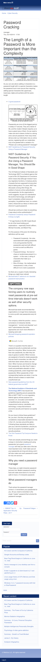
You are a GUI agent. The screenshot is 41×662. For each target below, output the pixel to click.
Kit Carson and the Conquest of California (18, 551)
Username (6, 527)
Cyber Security (13, 13)
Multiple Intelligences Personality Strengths (18, 626)
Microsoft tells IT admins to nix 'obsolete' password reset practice (22, 277)
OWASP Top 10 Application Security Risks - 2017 (10, 510)
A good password (14, 101)
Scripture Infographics (11, 642)
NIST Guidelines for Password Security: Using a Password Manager (21, 148)
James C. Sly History (11, 638)
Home (4, 13)
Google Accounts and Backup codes (16, 554)
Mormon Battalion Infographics (14, 616)
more (5, 590)
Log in (4, 660)
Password (6, 532)
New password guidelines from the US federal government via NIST (21, 383)
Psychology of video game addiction (16, 630)
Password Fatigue (29, 508)
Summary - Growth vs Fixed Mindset (16, 634)
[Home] (12, 8)
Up (20, 508)
